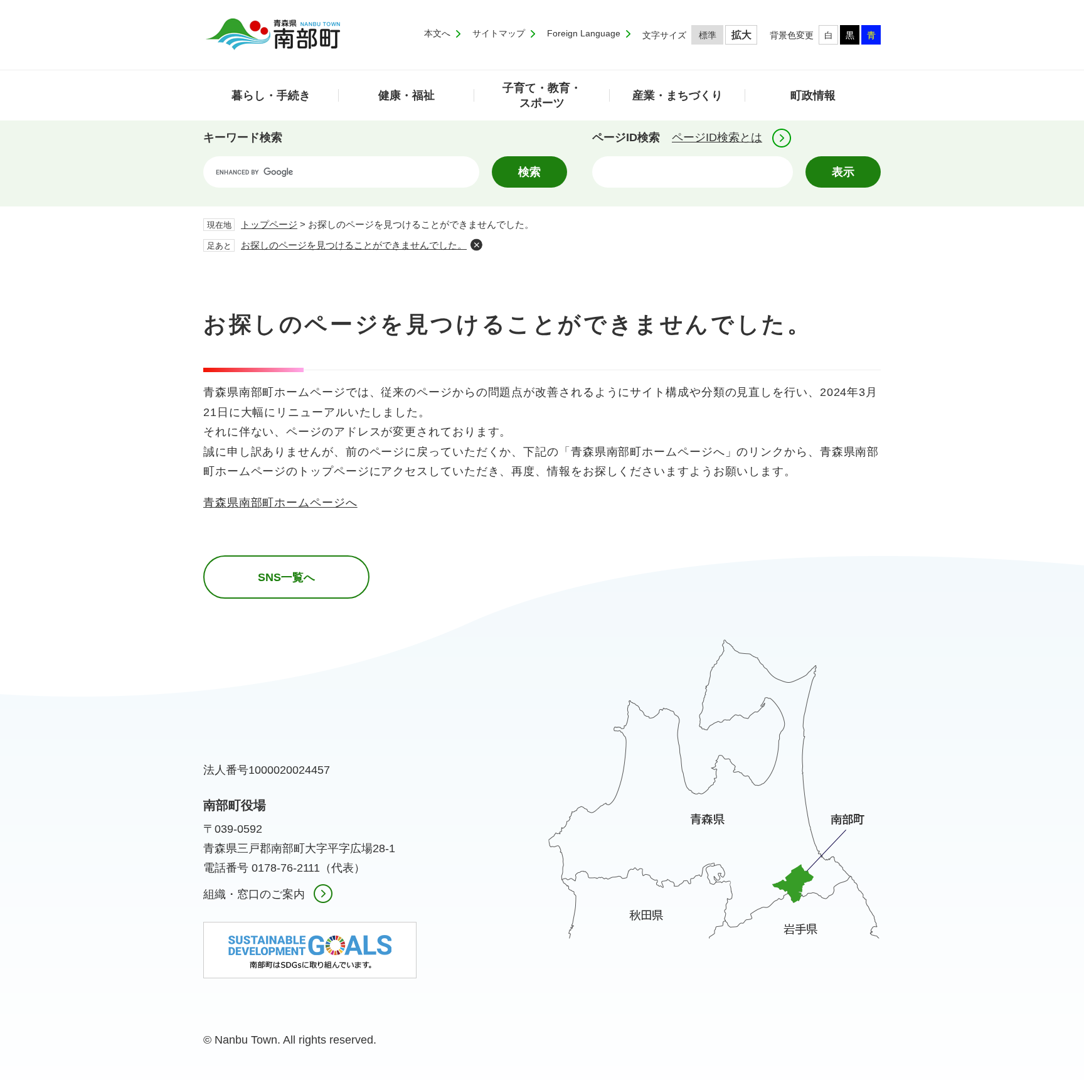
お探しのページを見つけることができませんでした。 (354, 245)
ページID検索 (626, 137)
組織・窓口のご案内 (254, 894)
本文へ (437, 33)
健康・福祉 (406, 95)
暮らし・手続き (271, 95)
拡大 (741, 34)
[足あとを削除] (476, 244)
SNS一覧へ (286, 577)
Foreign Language (583, 33)
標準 (707, 35)
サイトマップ (498, 33)
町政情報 (813, 95)
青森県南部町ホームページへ (280, 502)
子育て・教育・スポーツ (542, 95)
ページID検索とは (717, 137)
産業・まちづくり (677, 95)
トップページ (269, 224)
